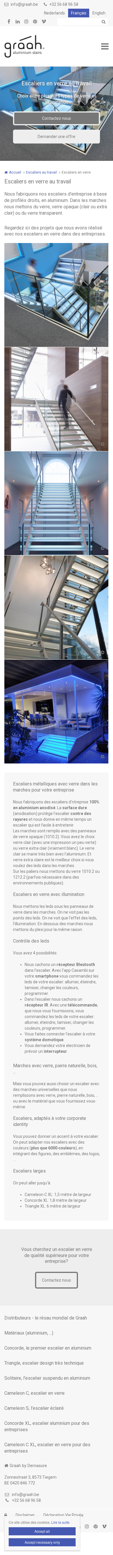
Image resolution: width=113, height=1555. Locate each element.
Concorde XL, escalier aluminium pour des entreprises (46, 1426)
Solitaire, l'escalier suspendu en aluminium (47, 1378)
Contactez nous (56, 118)
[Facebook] (8, 21)
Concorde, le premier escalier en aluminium (47, 1348)
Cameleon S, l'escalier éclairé (34, 1408)
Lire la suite (27, 514)
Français (78, 13)
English (98, 13)
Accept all (42, 1531)
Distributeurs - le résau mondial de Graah (45, 1318)
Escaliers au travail (41, 172)
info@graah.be (24, 4)
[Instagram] (26, 21)
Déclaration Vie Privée (63, 1515)
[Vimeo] (43, 21)
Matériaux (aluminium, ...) (28, 1333)
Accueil (15, 172)
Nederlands (54, 13)
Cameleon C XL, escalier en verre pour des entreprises (47, 1448)
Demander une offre (56, 136)
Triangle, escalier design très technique (44, 1363)
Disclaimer (25, 1515)
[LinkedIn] (17, 21)
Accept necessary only (42, 1542)
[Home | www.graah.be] (33, 46)
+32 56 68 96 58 (63, 4)
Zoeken (103, 21)
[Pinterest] (34, 21)
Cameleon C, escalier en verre (34, 1393)
